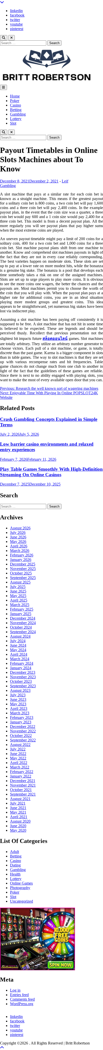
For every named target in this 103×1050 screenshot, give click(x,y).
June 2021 (18, 808)
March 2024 (19, 659)
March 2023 (19, 713)
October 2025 (21, 573)
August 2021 (20, 799)
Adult (14, 851)
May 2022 (18, 758)
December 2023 (22, 672)
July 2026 (18, 532)
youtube (16, 24)
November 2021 (23, 785)
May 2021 (18, 812)
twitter (15, 20)
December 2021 (22, 781)
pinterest (16, 29)
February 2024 (21, 663)
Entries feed (19, 995)
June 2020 (18, 826)
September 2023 (23, 686)
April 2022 (18, 762)
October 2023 (21, 681)
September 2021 (23, 794)
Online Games (21, 883)
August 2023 (20, 690)
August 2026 (20, 528)
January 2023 (20, 722)
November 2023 (23, 677)
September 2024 (23, 632)
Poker (14, 101)
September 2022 (23, 740)
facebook (17, 15)
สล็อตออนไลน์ (55, 338)
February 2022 (21, 772)
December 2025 (22, 564)
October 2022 (21, 735)
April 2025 (18, 600)
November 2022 (23, 731)
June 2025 (18, 591)
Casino (15, 105)
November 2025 (23, 568)
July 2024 (18, 641)
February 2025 (21, 609)
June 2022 (18, 753)
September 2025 (23, 578)
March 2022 (19, 767)
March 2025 (19, 605)
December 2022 (22, 726)
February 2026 (21, 555)
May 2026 (18, 541)
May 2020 (18, 830)
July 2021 (18, 803)
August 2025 (20, 582)
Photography (20, 888)
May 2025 (18, 596)
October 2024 (21, 627)
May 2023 (18, 704)
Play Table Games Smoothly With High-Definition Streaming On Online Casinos (51, 471)
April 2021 (18, 817)
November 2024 (23, 623)
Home (15, 96)
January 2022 (20, 776)
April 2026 (18, 546)
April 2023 (18, 708)
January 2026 (20, 559)
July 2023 (18, 695)
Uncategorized (21, 901)
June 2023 (18, 699)
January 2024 (20, 668)
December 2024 (22, 618)
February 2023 (21, 717)
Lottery (16, 119)
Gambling (18, 114)
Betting (16, 110)
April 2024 (18, 654)
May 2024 (18, 650)
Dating (15, 865)
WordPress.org (21, 1004)
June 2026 (18, 537)
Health (15, 874)
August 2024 (20, 636)
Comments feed (22, 999)
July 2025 (18, 587)
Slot (13, 123)
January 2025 (20, 614)
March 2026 (19, 550)
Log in (15, 990)
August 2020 (20, 821)
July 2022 (18, 749)
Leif (65, 181)
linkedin (16, 11)
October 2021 (21, 790)
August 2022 (20, 744)
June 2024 (18, 645)
